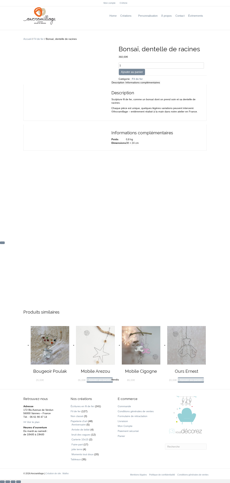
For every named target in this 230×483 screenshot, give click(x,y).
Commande (124, 406)
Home (113, 15)
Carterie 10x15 (80, 439)
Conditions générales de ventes (136, 411)
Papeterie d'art (79, 421)
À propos (166, 15)
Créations (126, 15)
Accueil (27, 38)
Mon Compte (125, 426)
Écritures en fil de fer (82, 406)
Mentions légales (138, 474)
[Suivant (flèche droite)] (2, 243)
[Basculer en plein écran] (7, 481)
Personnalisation (148, 15)
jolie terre (77, 449)
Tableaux (76, 459)
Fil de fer (39, 38)
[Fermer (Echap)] (18, 481)
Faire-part (77, 444)
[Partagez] (13, 481)
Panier (121, 436)
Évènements (195, 15)
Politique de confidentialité (162, 474)
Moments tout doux (82, 454)
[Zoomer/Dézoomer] (2, 481)
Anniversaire (79, 424)
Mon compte (110, 3)
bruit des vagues (81, 434)
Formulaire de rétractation (132, 416)
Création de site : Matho (57, 473)
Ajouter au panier (132, 72)
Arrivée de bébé (81, 429)
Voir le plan (31, 422)
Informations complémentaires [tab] (142, 82)
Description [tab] (118, 82)
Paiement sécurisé (128, 431)
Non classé (77, 416)
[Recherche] (206, 16)
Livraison (123, 421)
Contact (180, 15)
